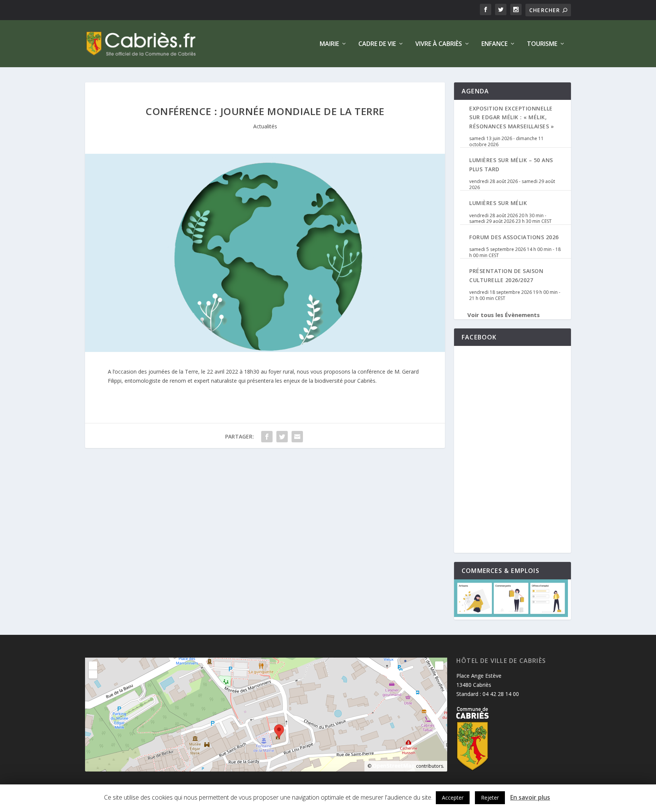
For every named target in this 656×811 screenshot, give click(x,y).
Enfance (494, 44)
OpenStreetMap (393, 765)
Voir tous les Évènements (503, 315)
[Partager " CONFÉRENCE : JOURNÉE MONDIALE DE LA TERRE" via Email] (297, 436)
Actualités (265, 126)
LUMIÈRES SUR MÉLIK (498, 203)
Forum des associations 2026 (514, 237)
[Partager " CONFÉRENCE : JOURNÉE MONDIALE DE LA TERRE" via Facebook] (266, 436)
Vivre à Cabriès (438, 44)
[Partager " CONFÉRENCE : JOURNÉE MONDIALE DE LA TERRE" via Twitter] (282, 436)
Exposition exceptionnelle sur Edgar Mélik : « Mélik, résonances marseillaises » (511, 117)
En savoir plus (530, 797)
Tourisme (542, 44)
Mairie (329, 44)
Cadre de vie (377, 44)
